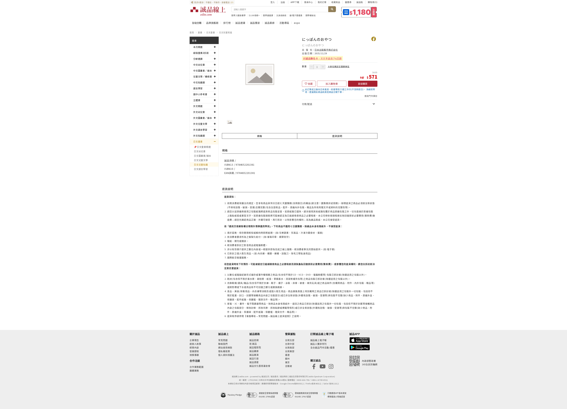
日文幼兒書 (200, 151)
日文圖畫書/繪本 (202, 155)
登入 (273, 2)
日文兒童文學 (201, 160)
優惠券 (348, 2)
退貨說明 (337, 136)
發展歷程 (194, 351)
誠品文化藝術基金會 (259, 365)
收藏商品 (335, 2)
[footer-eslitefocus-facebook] (313, 366)
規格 (259, 136)
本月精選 (198, 46)
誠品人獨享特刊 (318, 343)
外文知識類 (199, 135)
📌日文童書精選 (202, 146)
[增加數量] (323, 66)
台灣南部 (289, 347)
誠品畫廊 (270, 23)
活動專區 (284, 23)
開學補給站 (311, 15)
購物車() (372, 2)
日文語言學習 (201, 169)
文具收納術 (281, 15)
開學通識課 (268, 15)
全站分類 (196, 23)
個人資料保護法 (226, 354)
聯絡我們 (223, 343)
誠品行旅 (254, 358)
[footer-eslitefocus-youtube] (322, 366)
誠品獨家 (255, 23)
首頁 (192, 32)
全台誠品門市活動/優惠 (322, 347)
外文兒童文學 (200, 123)
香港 (287, 354)
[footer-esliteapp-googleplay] (359, 347)
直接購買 (362, 83)
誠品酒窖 (254, 362)
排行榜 (227, 23)
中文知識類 (199, 82)
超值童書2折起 (201, 52)
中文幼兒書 (199, 64)
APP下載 (295, 2)
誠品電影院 (255, 347)
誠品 (254, 343)
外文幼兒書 (199, 111)
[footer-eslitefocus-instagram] (331, 366)
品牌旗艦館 (212, 23)
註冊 (283, 2)
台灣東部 (289, 351)
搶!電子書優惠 (296, 15)
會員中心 (308, 2)
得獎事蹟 (194, 354)
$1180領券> (254, 15)
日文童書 (210, 32)
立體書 (196, 100)
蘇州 (287, 358)
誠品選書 (240, 23)
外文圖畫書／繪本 (202, 117)
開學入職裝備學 (238, 15)
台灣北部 (289, 340)
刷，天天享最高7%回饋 (322, 58)
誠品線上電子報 (318, 340)
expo (297, 23)
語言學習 (198, 88)
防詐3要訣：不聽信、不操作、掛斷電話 (214, 2)
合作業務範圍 (197, 366)
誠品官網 (254, 340)
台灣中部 (289, 343)
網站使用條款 (225, 347)
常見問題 (223, 340)
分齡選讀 (198, 58)
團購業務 (194, 370)
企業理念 (194, 340)
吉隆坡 (288, 365)
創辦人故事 (195, 343)
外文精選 (198, 106)
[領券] (359, 12)
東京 (287, 362)
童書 (200, 32)
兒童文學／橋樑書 (202, 76)
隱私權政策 (224, 351)
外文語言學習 (200, 129)
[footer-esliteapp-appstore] (359, 339)
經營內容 (194, 347)
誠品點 (359, 2)
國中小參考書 (200, 94)
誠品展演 (254, 354)
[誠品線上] (208, 11)
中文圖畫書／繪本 (202, 70)
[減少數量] (311, 66)
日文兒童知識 (225, 32)
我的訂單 (322, 2)
